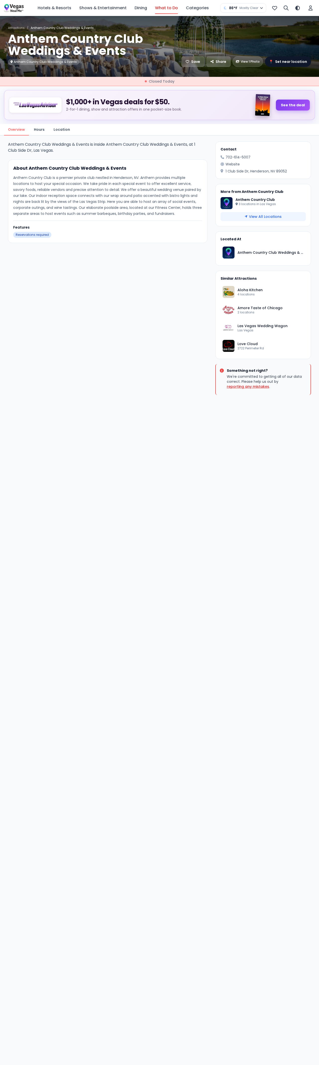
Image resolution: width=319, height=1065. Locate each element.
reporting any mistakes (248, 386)
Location (62, 129)
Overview (16, 129)
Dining (141, 8)
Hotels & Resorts (54, 8)
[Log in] (310, 7)
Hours (39, 129)
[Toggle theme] (297, 7)
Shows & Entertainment (103, 8)
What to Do (166, 8)
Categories (197, 8)
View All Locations (265, 216)
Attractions (16, 28)
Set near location (288, 61)
